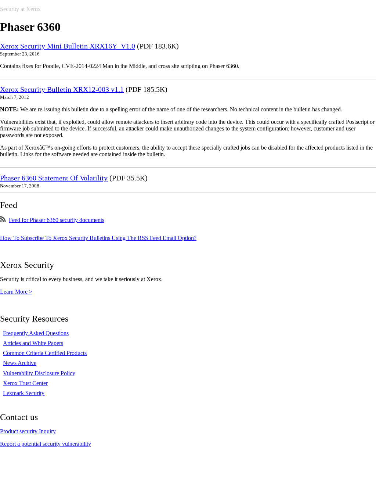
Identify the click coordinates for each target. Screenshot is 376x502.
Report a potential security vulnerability (45, 444)
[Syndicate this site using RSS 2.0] (3, 220)
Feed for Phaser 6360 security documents (56, 220)
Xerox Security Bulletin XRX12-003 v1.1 (62, 89)
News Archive (19, 363)
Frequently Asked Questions (36, 333)
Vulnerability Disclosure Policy (39, 373)
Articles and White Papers (33, 343)
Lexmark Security (23, 393)
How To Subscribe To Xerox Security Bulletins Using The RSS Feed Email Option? (98, 238)
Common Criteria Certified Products (45, 353)
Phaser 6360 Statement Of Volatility (54, 178)
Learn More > (16, 291)
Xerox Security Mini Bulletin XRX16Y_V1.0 (67, 46)
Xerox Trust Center (25, 383)
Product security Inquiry (28, 431)
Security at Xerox (20, 9)
